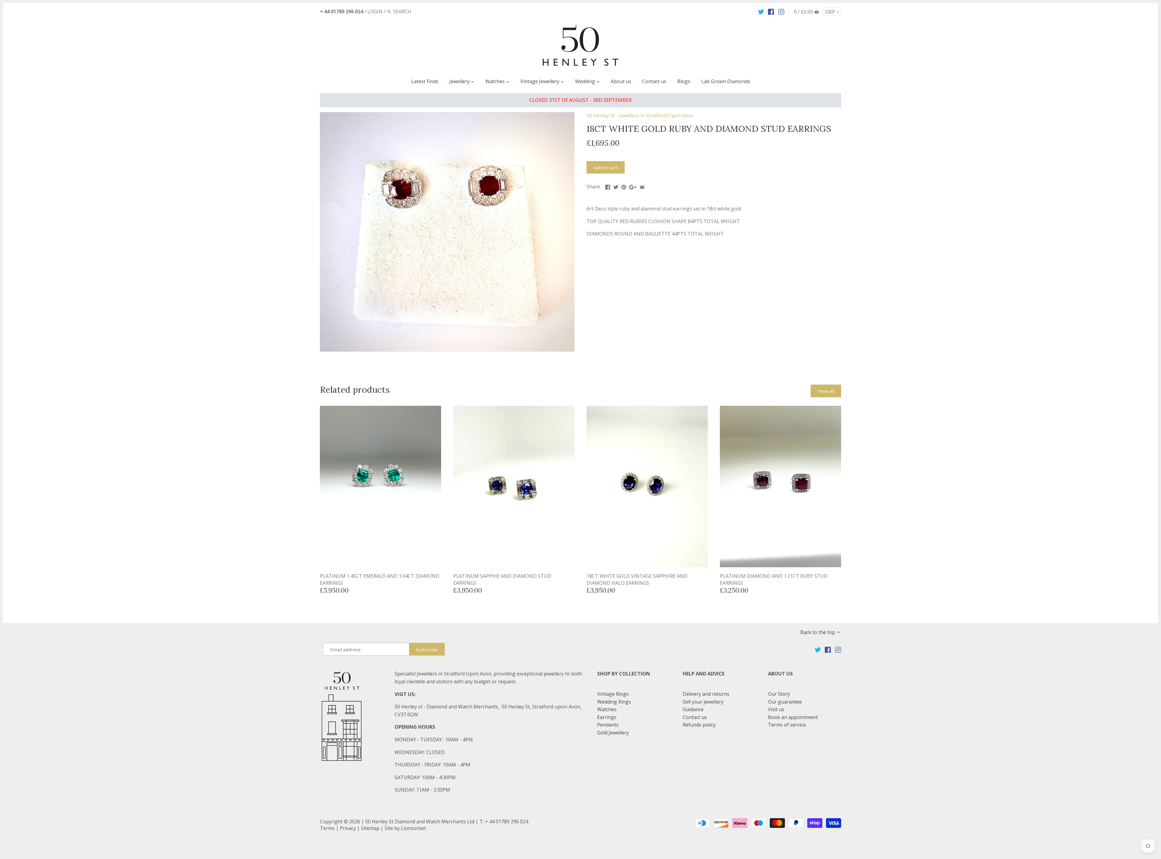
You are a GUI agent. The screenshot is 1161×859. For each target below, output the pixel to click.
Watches (606, 709)
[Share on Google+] (632, 186)
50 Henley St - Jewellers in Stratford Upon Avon (640, 115)
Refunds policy (699, 724)
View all (826, 391)
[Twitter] (761, 11)
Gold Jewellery (613, 732)
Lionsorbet (413, 828)
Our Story (779, 694)
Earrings (606, 717)
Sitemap (370, 828)
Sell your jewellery (703, 701)
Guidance (693, 709)
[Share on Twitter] (615, 186)
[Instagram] (781, 11)
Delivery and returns (706, 694)
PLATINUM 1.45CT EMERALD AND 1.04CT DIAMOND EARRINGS (379, 579)
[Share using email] (642, 186)
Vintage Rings (613, 694)
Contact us (695, 717)
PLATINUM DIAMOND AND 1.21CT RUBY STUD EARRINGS (774, 579)
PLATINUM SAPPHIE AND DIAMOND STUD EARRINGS (502, 579)
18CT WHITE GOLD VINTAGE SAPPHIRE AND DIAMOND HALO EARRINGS (637, 579)
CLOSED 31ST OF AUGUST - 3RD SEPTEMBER (580, 100)
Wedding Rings (614, 701)
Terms (327, 828)
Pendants (608, 724)
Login (374, 11)
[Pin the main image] (623, 186)
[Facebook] (771, 11)
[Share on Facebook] (607, 186)
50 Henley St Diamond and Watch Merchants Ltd (419, 821)
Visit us (776, 709)
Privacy (348, 828)
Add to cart (605, 167)
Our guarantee (785, 701)
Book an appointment (793, 717)
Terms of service (787, 724)
